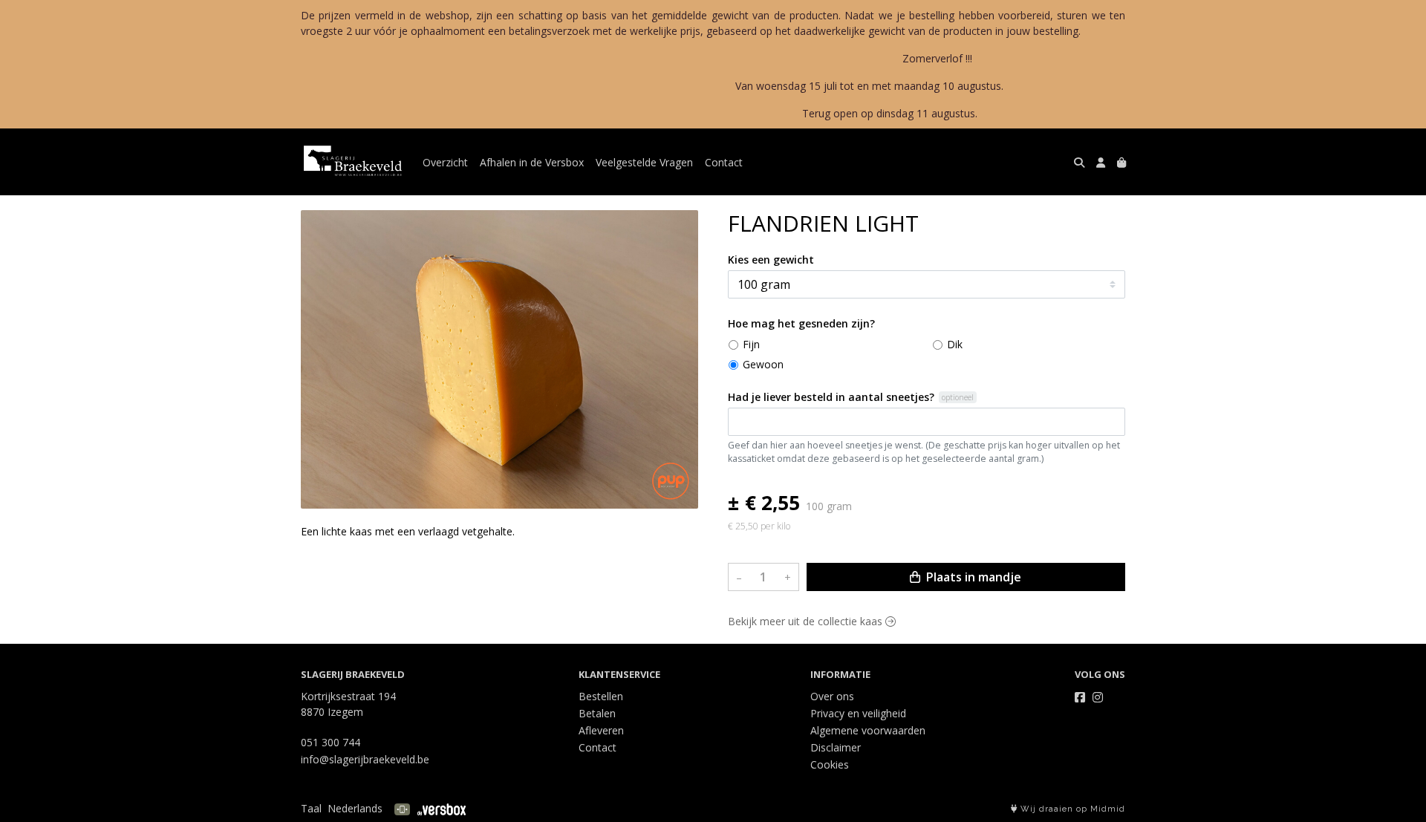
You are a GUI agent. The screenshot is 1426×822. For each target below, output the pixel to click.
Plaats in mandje (972, 577)
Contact (724, 162)
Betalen (597, 713)
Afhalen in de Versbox (532, 162)
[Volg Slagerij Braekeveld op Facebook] (1080, 697)
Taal (311, 808)
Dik (955, 344)
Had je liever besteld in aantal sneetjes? (831, 397)
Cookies (829, 764)
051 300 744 (330, 742)
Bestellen (601, 696)
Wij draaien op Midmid (1071, 809)
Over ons (832, 696)
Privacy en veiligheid (858, 713)
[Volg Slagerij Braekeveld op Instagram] (1098, 697)
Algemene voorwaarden (867, 730)
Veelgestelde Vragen (644, 162)
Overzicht (445, 162)
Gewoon (763, 364)
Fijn (751, 344)
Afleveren (601, 730)
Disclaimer (835, 747)
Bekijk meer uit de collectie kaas (806, 621)
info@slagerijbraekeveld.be (365, 759)
